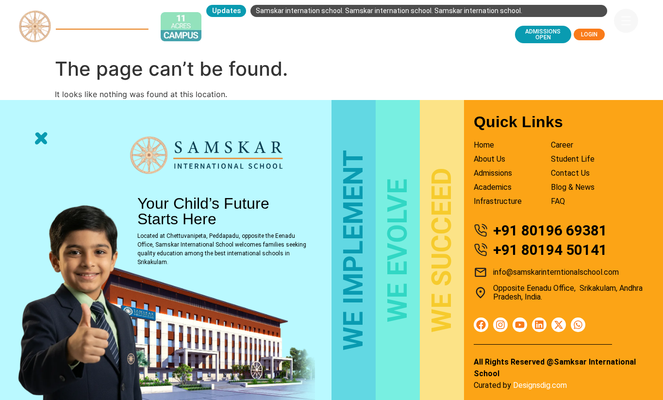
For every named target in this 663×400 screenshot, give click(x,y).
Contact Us (232, 41)
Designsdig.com (540, 385)
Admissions (312, 27)
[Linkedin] (539, 324)
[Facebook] (481, 324)
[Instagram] (500, 324)
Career (466, 27)
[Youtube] (520, 324)
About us (262, 27)
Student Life (419, 27)
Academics (365, 27)
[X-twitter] (558, 324)
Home (222, 27)
